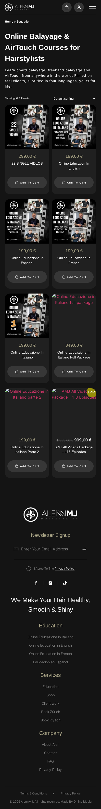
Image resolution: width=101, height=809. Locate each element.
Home (9, 21)
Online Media (83, 801)
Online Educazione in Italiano (50, 637)
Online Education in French (50, 653)
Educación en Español (50, 662)
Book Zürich (50, 712)
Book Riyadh (51, 720)
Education (51, 686)
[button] (92, 7)
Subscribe (84, 549)
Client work (50, 703)
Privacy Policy (65, 568)
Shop (51, 695)
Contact (50, 753)
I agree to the (54, 568)
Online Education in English (50, 645)
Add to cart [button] (30, 182)
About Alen (50, 744)
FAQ (50, 761)
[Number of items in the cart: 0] (67, 7)
